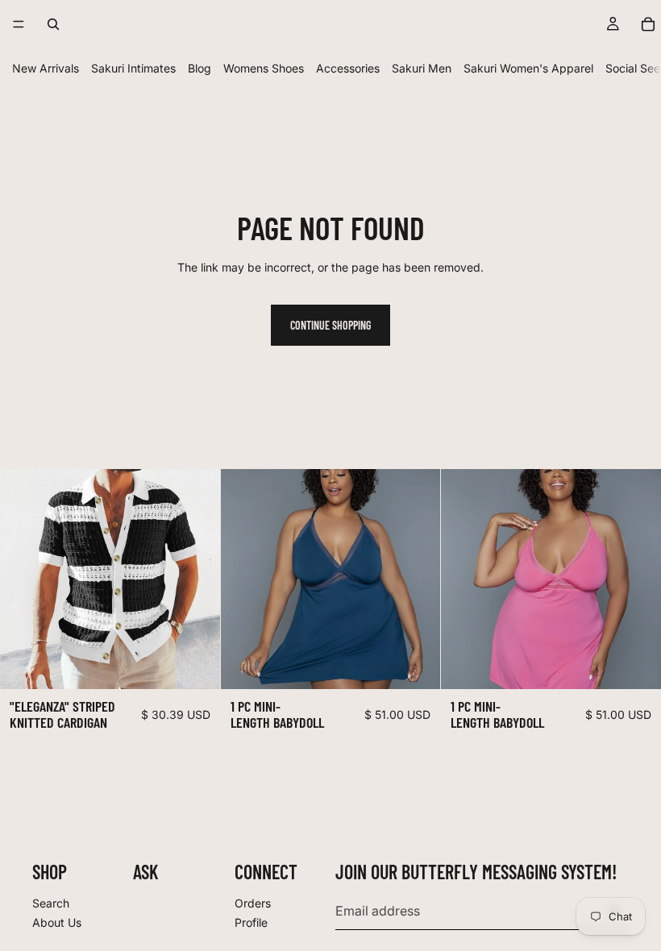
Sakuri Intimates (133, 68)
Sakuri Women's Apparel (528, 68)
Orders (253, 903)
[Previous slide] (24, 578)
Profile (251, 921)
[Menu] (18, 24)
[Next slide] (196, 578)
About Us (56, 921)
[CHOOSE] (195, 664)
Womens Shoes (263, 68)
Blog (199, 68)
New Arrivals (45, 68)
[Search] (53, 24)
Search (50, 903)
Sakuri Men (421, 68)
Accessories (348, 68)
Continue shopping (330, 325)
